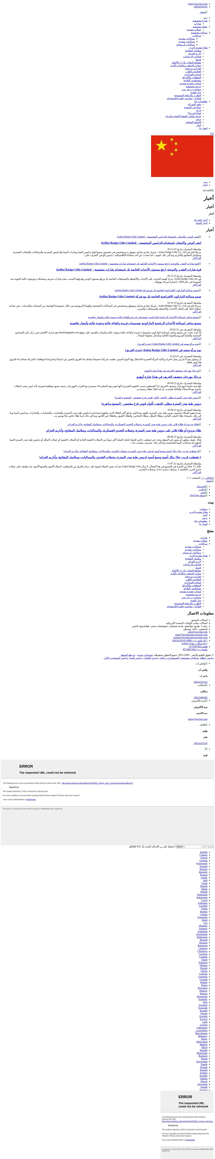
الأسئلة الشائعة (193, 122)
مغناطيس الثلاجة (192, 80)
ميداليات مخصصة (190, 658)
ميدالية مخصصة (199, 32)
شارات (197, 23)
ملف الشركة (194, 104)
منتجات (203, 509)
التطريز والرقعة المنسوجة (187, 95)
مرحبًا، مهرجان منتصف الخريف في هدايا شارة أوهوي (168, 376)
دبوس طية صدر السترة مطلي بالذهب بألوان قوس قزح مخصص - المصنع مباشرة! (151, 403)
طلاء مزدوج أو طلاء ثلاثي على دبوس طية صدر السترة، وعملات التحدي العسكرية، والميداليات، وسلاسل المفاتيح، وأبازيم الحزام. (123, 430)
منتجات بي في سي (191, 89)
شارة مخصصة (200, 20)
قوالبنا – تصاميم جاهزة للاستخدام (184, 98)
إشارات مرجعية (193, 68)
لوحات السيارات (192, 74)
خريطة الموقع (128, 655)
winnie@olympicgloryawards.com (190, 637)
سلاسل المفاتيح (193, 50)
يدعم (198, 119)
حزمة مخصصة (193, 86)
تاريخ (198, 110)
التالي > (207, 478)
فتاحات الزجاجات (192, 56)
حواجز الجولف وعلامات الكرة (186, 65)
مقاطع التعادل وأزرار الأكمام (186, 62)
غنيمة (198, 59)
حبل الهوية (195, 92)
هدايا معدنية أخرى (198, 47)
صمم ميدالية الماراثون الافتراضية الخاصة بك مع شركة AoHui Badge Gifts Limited (150, 296)
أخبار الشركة (200, 220)
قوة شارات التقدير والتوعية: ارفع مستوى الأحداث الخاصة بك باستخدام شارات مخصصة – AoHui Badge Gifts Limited (128, 269)
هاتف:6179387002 (198, 646)
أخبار (198, 125)
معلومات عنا (200, 101)
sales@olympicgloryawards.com (191, 634)
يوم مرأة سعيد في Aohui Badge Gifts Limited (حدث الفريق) (163, 350)
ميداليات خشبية (187, 41)
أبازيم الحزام (194, 53)
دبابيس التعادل (151, 658)
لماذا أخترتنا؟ (194, 113)
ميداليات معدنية (187, 38)
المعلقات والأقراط (191, 77)
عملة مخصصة (200, 26)
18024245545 (200, 6)
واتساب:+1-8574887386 (195, 649)
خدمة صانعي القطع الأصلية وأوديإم (183, 116)
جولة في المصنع (192, 107)
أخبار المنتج (201, 223)
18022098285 (200, 697)
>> (202, 478)
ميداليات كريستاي (185, 44)
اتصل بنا (203, 128)
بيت (205, 17)
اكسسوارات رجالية (169, 658)
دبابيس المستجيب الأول (116, 658)
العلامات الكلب (193, 71)
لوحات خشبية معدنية (190, 83)
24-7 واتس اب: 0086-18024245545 (189, 640)
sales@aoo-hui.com (197, 4)
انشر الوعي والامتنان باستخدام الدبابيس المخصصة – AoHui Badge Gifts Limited (151, 243)
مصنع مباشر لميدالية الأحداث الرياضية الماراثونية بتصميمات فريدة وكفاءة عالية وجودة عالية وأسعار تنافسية (135, 323)
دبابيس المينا (135, 658)
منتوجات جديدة (145, 655)
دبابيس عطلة (207, 658)
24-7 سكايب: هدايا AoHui (194, 643)
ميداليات (196, 35)
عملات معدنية (194, 29)
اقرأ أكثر (196, 258)
